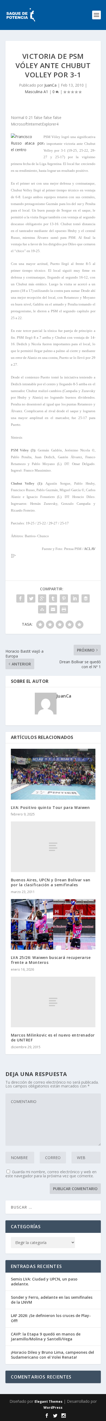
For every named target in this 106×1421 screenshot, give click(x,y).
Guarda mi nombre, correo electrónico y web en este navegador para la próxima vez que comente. (50, 1173)
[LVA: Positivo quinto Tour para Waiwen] (53, 774)
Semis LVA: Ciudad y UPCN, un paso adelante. (44, 1281)
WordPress (53, 1407)
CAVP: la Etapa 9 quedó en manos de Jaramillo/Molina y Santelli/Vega (45, 1336)
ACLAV (89, 549)
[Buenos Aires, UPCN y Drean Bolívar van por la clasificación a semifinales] (53, 846)
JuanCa (50, 85)
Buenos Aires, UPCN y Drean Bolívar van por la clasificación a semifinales (51, 882)
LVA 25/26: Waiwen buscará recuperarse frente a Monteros (51, 960)
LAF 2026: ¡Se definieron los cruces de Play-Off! (51, 1318)
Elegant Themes (49, 1401)
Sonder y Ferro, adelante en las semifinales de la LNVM (51, 1300)
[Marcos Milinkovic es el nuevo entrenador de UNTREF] (53, 1002)
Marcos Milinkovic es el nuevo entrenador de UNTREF (53, 1037)
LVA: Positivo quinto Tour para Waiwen (50, 807)
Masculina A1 (36, 91)
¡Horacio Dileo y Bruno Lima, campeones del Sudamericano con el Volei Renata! (52, 1355)
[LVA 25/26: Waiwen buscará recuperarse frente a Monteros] (53, 924)
